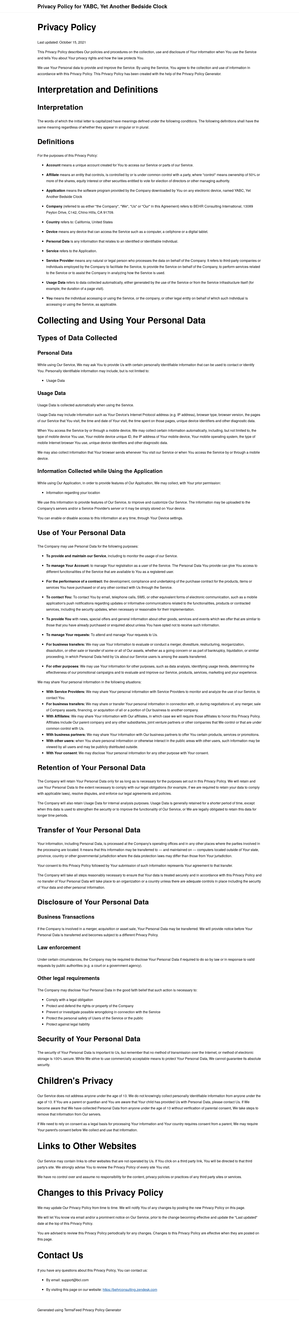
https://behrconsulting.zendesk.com (130, 1289)
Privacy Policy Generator (201, 73)
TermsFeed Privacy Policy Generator (92, 1309)
